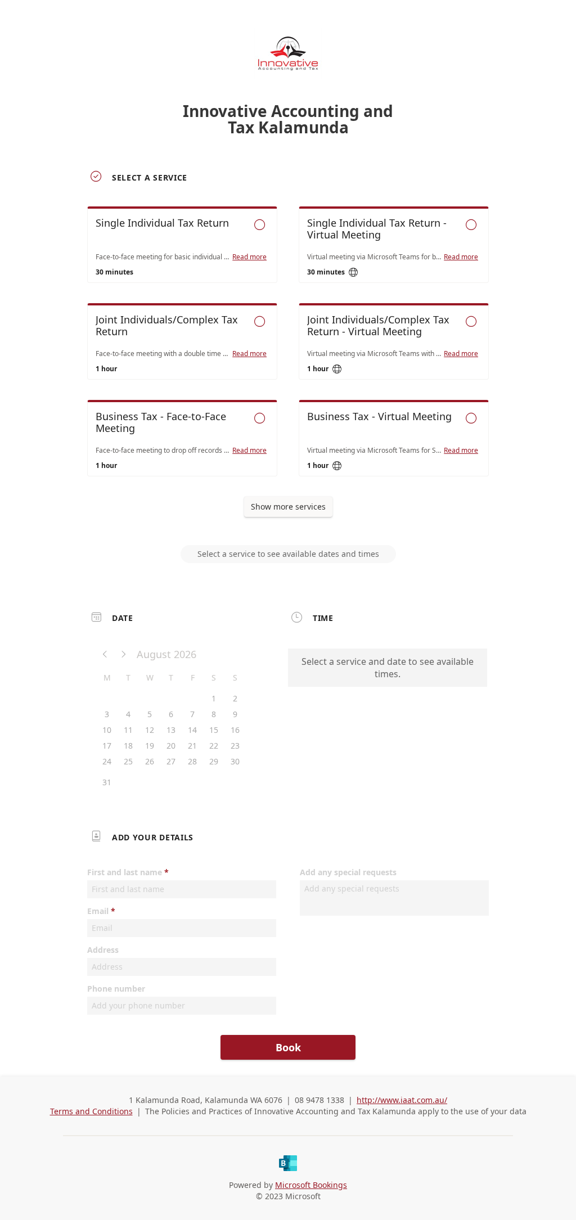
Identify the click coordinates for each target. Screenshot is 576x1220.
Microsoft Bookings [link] (311, 1185)
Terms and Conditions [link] (91, 1111)
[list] (288, 351)
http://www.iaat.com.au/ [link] (402, 1100)
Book (288, 1047)
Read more (249, 257)
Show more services (288, 506)
